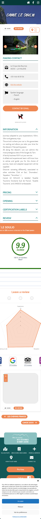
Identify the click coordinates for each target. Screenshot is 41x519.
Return (19, 28)
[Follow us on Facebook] (32, 3)
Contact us (32, 461)
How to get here (11, 461)
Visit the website (16, 85)
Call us (20, 478)
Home (8, 28)
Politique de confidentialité (19, 516)
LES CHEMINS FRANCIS (16, 416)
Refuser (20, 507)
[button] (38, 481)
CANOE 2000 (28, 423)
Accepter (20, 501)
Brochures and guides (19, 453)
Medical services (34, 453)
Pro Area (20, 469)
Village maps (5, 453)
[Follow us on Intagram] (37, 3)
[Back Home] (28, 3)
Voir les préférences (20, 512)
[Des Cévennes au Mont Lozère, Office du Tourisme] (20, 442)
